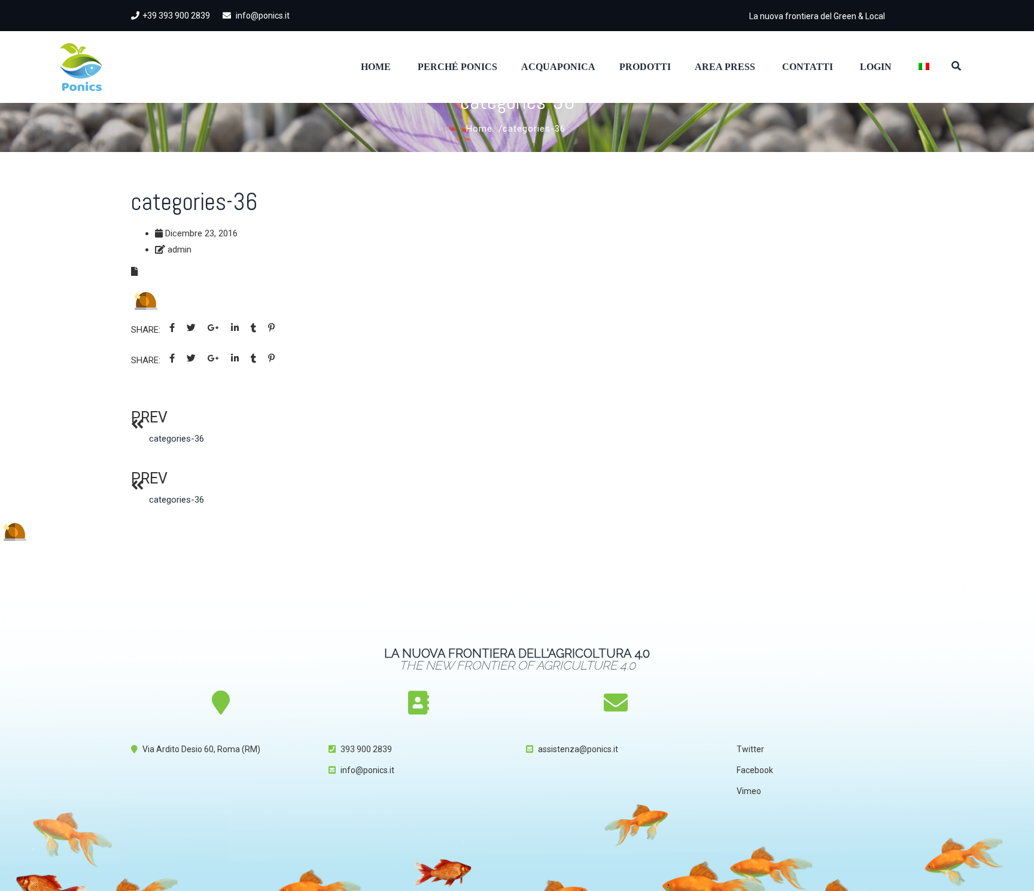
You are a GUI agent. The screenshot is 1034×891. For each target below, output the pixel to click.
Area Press (725, 67)
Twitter (750, 749)
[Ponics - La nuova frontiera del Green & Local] (81, 67)
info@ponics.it (262, 15)
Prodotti (645, 67)
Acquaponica (558, 67)
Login (876, 67)
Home (376, 67)
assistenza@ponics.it (578, 749)
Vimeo (749, 791)
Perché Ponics (457, 67)
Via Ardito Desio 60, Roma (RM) (201, 749)
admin (179, 249)
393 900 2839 (366, 749)
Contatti (807, 67)
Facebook (755, 770)
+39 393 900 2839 (176, 15)
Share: (145, 329)
